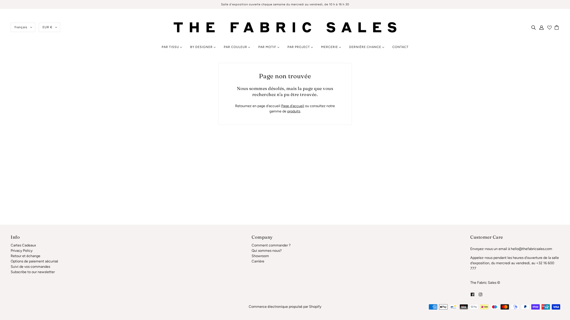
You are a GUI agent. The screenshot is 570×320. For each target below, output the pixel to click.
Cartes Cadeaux (23, 245)
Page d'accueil (292, 106)
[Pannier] (557, 27)
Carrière (258, 261)
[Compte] (541, 27)
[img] (533, 27)
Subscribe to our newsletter (33, 272)
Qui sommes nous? (267, 250)
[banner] (285, 27)
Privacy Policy (22, 250)
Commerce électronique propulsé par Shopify (285, 306)
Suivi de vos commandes (30, 266)
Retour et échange (25, 256)
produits (293, 111)
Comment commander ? (271, 245)
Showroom (260, 256)
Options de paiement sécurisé (34, 261)
